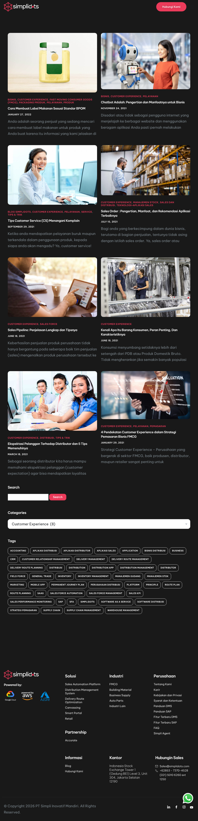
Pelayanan (54, 102)
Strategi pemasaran (23, 610)
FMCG (113, 684)
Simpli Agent (162, 733)
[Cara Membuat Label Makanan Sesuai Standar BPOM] (52, 62)
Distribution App (103, 567)
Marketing (17, 584)
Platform (133, 584)
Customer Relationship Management (46, 559)
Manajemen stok (158, 576)
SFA (71, 601)
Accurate (71, 740)
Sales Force (48, 324)
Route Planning (20, 593)
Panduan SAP (162, 711)
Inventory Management (93, 576)
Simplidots (87, 601)
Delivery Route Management (130, 559)
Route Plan (172, 584)
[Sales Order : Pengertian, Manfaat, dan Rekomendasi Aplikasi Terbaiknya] (145, 170)
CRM (12, 559)
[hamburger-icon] (192, 6)
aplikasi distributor (76, 550)
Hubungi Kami (74, 771)
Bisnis (12, 99)
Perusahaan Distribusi (105, 584)
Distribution (77, 567)
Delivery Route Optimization (74, 700)
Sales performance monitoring (31, 601)
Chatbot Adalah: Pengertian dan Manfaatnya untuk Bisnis (143, 102)
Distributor (168, 567)
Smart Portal (73, 713)
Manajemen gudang (128, 576)
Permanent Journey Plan (67, 584)
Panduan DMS (163, 706)
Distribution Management (137, 567)
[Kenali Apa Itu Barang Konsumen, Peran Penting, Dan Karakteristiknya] (145, 287)
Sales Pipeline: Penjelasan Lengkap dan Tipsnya (42, 330)
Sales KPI (135, 593)
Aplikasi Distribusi (45, 550)
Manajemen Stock (146, 202)
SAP (60, 601)
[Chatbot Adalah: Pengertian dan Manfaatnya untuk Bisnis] (145, 60)
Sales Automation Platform (83, 684)
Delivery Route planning (26, 567)
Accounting (18, 550)
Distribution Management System (82, 691)
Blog (68, 766)
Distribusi (47, 438)
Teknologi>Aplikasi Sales (135, 205)
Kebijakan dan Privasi (168, 695)
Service (86, 212)
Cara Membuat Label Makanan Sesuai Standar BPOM (46, 108)
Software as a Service (116, 601)
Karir (157, 690)
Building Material (120, 690)
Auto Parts (116, 700)
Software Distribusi (150, 601)
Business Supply (120, 695)
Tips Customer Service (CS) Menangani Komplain (43, 221)
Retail (69, 718)
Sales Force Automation (66, 593)
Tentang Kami (163, 684)
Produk (69, 102)
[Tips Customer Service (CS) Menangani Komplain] (52, 174)
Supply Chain (51, 610)
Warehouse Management (124, 610)
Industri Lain (117, 706)
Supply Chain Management (84, 610)
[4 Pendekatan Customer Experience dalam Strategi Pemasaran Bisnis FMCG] (145, 395)
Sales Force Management (105, 593)
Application (130, 550)
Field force (17, 576)
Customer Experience (32, 99)
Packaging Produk (32, 102)
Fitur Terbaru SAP (165, 722)
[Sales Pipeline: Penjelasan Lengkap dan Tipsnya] (52, 287)
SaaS (41, 593)
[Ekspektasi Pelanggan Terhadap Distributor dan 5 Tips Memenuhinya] (52, 400)
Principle (152, 584)
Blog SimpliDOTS (19, 212)
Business (177, 550)
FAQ (156, 728)
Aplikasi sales (106, 550)
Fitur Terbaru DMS (166, 717)
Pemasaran (158, 426)
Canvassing (72, 707)
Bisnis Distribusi (155, 550)
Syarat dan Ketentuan (168, 700)
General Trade (41, 576)
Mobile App (38, 584)
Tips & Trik (15, 214)
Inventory (64, 576)
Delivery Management (90, 559)
